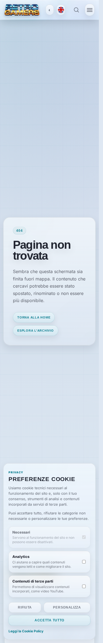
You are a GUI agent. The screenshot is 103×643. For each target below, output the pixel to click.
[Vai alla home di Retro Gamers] (22, 9)
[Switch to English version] (61, 10)
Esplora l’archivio (35, 330)
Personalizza (67, 607)
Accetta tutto (49, 620)
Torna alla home (33, 317)
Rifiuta (25, 607)
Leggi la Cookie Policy (26, 631)
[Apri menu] (89, 10)
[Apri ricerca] (76, 10)
